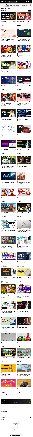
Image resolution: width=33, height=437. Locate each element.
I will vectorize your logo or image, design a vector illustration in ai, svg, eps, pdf (8, 199)
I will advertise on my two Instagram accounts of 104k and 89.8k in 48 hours (8, 390)
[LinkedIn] (14, 429)
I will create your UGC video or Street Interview (23, 56)
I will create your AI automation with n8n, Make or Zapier (7, 152)
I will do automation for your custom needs (7, 183)
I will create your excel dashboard (7, 119)
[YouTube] (15, 429)
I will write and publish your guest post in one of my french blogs (8, 279)
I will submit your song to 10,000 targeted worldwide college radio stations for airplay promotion (7, 263)
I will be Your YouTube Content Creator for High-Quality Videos (23, 390)
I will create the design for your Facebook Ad (22, 120)
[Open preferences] (26, 1)
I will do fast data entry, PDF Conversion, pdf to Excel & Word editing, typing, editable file (24, 375)
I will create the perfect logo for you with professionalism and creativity (24, 231)
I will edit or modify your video (22, 166)
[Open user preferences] (30, 1)
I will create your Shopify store (6, 71)
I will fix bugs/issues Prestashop (22, 311)
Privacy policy (16, 425)
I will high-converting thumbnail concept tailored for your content (7, 247)
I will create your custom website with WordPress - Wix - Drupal (7, 328)
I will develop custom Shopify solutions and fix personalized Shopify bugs (23, 40)
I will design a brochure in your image (23, 135)
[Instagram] (16, 429)
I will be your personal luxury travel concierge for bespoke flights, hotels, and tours (7, 215)
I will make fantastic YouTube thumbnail (8, 359)
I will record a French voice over (22, 327)
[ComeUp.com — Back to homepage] (3, 1)
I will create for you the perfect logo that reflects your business (24, 72)
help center (19, 402)
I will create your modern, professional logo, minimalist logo (23, 279)
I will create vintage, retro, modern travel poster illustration (24, 360)
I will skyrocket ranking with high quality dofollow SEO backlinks (8, 24)
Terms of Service (16, 424)
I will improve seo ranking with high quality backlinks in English (23, 88)
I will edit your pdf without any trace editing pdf (23, 199)
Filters (30, 10)
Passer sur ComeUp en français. (16, 435)
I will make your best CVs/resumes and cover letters (23, 263)
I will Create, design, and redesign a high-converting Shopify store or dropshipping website (7, 167)
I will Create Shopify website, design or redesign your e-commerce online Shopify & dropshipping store (8, 312)
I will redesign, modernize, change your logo (8, 136)
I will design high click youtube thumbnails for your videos (6, 104)
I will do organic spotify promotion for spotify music (7, 375)
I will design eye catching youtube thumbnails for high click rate (7, 56)
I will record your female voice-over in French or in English (23, 183)
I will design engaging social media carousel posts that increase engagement (23, 104)
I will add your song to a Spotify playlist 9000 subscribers (8, 344)
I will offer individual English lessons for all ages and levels (8, 40)
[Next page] (26, 394)
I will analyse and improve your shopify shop (23, 344)
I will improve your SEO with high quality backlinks (24, 24)
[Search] (16, 1)
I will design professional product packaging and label (22, 247)
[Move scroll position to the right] (30, 4)
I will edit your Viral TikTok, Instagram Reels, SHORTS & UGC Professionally (23, 296)
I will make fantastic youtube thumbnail (8, 295)
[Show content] (30, 415)
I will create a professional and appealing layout (8, 231)
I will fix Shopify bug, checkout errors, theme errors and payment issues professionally (7, 88)
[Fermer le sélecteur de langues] (21, 435)
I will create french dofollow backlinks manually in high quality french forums (23, 215)
